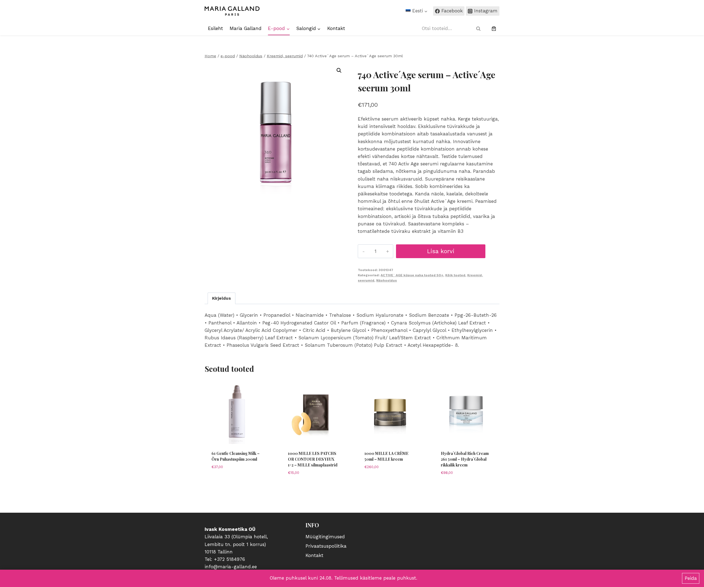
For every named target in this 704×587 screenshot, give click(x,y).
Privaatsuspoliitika (326, 546)
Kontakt (336, 28)
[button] (339, 70)
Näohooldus (386, 280)
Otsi (480, 28)
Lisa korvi (440, 251)
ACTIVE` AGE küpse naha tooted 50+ (412, 275)
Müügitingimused (325, 536)
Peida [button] (691, 578)
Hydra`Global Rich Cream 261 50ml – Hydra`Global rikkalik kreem (465, 459)
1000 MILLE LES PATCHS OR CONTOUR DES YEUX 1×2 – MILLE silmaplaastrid (312, 459)
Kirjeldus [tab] (221, 298)
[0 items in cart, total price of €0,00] (494, 28)
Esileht (215, 28)
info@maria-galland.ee (231, 566)
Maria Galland (246, 28)
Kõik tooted (455, 275)
